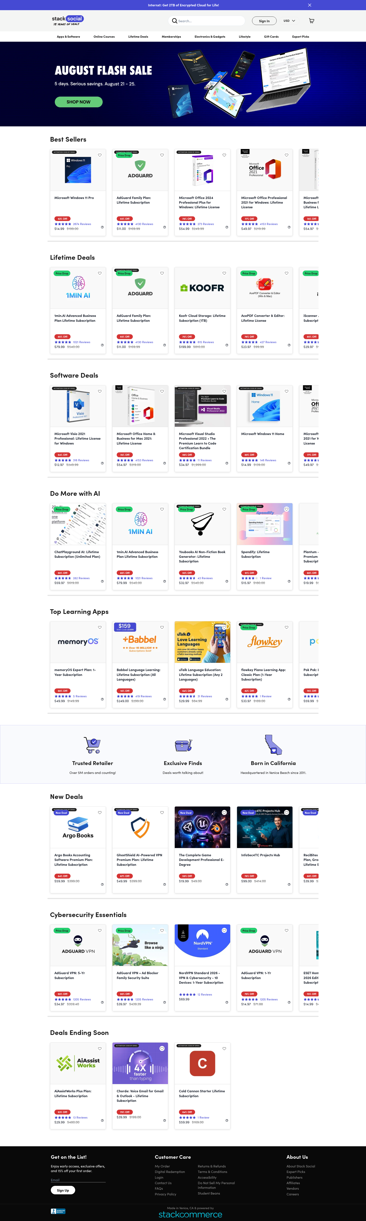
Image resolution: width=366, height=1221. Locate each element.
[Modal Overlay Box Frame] (183, 610)
